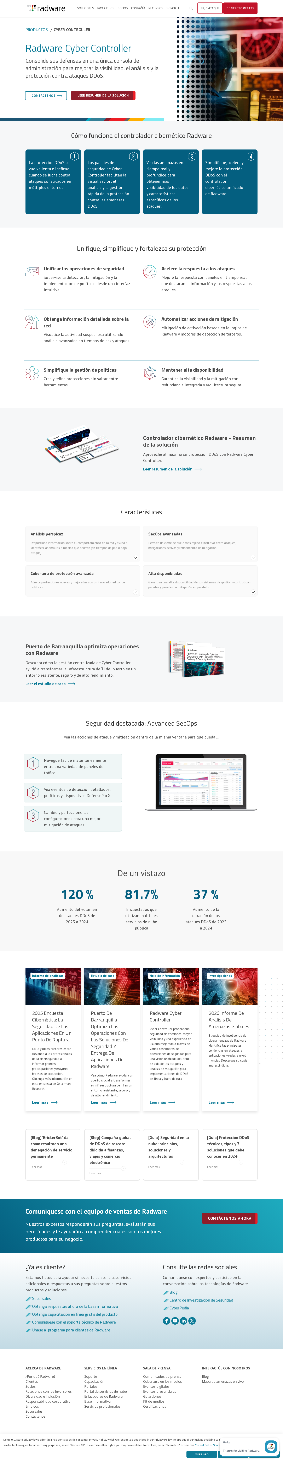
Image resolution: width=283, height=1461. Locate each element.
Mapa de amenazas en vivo (223, 1381)
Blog (173, 1292)
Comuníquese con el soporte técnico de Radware (74, 1322)
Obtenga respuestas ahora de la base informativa (75, 1306)
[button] (191, 8)
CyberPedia (179, 1308)
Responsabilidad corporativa (47, 1401)
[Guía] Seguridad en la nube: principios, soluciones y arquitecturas (168, 1152)
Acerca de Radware (43, 1368)
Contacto (240, 8)
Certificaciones (154, 1406)
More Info (202, 1454)
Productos (105, 8)
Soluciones (85, 8)
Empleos (32, 1406)
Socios (123, 8)
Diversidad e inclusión (42, 1396)
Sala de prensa (157, 1368)
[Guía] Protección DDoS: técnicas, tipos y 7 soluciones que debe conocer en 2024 (228, 1152)
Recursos (156, 8)
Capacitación (94, 1381)
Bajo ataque (210, 8)
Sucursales (41, 1298)
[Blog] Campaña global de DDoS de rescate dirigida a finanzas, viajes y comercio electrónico (110, 1155)
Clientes (31, 1381)
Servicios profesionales (102, 1406)
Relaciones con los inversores (48, 1391)
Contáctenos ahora (230, 1218)
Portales (90, 1386)
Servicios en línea (100, 1368)
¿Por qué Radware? (40, 1376)
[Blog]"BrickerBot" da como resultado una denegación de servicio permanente (51, 1152)
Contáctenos (44, 96)
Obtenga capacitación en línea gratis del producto (75, 1314)
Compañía (138, 8)
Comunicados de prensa (162, 1376)
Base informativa (97, 1401)
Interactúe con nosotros (226, 1368)
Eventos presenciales (159, 1391)
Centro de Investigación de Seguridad (201, 1300)
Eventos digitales (156, 1386)
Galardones (152, 1396)
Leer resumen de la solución (103, 95)
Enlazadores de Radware (103, 1396)
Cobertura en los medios (162, 1381)
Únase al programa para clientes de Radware (71, 1330)
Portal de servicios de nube (105, 1391)
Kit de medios (153, 1401)
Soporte (173, 8)
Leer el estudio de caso (45, 684)
